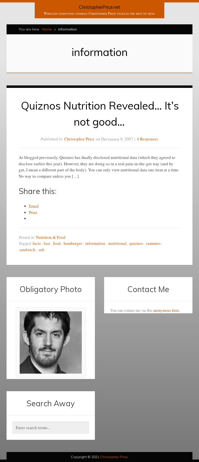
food (57, 243)
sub (41, 249)
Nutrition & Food (51, 237)
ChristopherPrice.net (99, 7)
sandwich (27, 249)
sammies (153, 243)
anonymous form (166, 310)
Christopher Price (79, 139)
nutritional (117, 243)
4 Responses (147, 139)
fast (47, 243)
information (95, 243)
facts (37, 243)
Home (47, 29)
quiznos (136, 243)
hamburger (73, 243)
